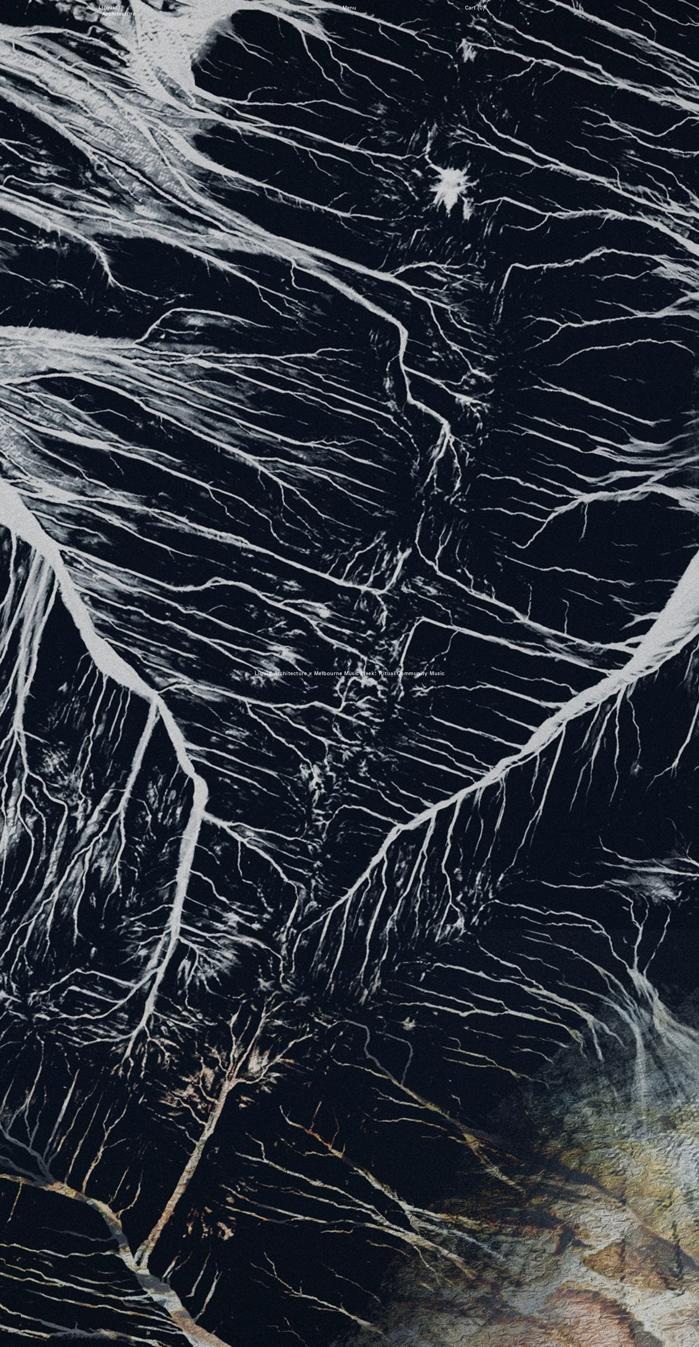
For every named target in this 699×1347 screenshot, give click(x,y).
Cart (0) (475, 7)
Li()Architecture (118, 10)
